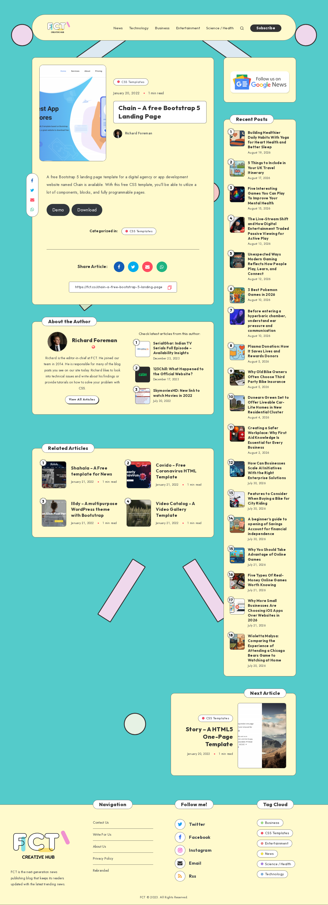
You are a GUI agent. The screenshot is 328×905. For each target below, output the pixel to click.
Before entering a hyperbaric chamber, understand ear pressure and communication (267, 321)
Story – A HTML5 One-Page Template (209, 737)
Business (162, 28)
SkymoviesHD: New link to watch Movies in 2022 (176, 393)
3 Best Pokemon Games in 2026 (263, 292)
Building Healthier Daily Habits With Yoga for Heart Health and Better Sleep (268, 139)
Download (87, 210)
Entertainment (188, 28)
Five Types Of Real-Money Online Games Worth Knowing (267, 580)
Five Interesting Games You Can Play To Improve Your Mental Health (266, 195)
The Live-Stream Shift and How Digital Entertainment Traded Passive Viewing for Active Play (268, 229)
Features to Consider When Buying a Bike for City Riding (269, 498)
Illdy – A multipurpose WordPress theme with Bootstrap (94, 509)
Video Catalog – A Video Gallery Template (175, 509)
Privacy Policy (103, 858)
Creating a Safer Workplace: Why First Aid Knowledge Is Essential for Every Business (267, 438)
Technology (139, 28)
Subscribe (265, 28)
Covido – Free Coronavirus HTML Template (176, 471)
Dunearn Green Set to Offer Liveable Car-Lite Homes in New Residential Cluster (268, 404)
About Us (99, 846)
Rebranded (101, 870)
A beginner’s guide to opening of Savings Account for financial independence (267, 526)
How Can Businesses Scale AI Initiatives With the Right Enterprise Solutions (267, 470)
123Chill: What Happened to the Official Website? (178, 371)
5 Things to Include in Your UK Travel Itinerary (267, 168)
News (118, 28)
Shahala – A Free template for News (91, 470)
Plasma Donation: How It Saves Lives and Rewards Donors (268, 351)
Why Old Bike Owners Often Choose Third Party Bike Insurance (267, 376)
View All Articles (82, 399)
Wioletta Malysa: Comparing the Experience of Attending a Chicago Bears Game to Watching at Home (266, 648)
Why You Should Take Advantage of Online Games (267, 554)
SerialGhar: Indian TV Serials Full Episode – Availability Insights (172, 348)
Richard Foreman (94, 340)
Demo (58, 210)
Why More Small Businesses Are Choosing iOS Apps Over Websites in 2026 (265, 610)
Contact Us (101, 822)
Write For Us (102, 834)
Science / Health (220, 28)
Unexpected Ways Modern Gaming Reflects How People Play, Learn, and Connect (267, 264)
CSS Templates (133, 82)
